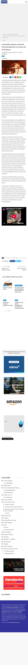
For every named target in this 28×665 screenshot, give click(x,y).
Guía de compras (7, 532)
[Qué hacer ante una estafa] (8, 282)
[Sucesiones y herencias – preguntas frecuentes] (8, 297)
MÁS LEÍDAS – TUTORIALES (9, 539)
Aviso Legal (18, 610)
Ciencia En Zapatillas (7, 480)
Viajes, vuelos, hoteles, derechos (10, 548)
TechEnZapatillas (9, 483)
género (6, 527)
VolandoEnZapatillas (9, 553)
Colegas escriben (7, 485)
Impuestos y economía (8, 534)
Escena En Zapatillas (7, 522)
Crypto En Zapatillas (7, 499)
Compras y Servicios (7, 495)
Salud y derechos (7, 541)
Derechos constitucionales (9, 502)
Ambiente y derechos (9, 504)
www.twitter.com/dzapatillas (11, 607)
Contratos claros (8, 497)
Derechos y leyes (18, 285)
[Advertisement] (14, 19)
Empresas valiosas (9, 492)
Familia (5, 525)
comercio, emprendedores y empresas (11, 487)
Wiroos (19, 613)
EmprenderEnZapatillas (10, 490)
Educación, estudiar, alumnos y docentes (13, 506)
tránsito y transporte (8, 546)
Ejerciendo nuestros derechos (9, 520)
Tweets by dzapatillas (6, 437)
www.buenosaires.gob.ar (14, 622)
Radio (3, 56)
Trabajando (5, 544)
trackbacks (22, 351)
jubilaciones (6, 536)
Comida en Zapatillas (9, 551)
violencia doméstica (9, 529)
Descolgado (5, 517)
